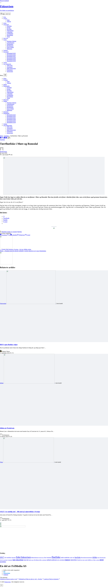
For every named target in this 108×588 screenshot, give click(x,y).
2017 (2, 557)
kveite (1, 560)
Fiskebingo (10, 70)
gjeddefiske (67, 557)
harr (73, 557)
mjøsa (32, 559)
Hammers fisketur (11, 41)
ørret (102, 559)
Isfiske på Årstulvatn (7, 428)
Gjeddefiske (10, 33)
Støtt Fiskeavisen (11, 68)
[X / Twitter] (3, 138)
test (82, 560)
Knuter (8, 27)
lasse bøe (26, 560)
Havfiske (9, 29)
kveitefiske (5, 559)
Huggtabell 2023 (11, 53)
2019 (5, 557)
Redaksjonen (3, 151)
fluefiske (6, 136)
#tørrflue (19, 231)
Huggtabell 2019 (11, 59)
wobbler (97, 559)
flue (45, 557)
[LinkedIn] (5, 138)
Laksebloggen (10, 42)
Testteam (5, 574)
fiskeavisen (26, 557)
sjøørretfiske (73, 560)
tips (84, 560)
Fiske (8, 20)
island (98, 557)
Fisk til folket (10, 47)
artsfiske (9, 557)
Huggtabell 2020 (11, 58)
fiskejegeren (41, 557)
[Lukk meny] (5, 75)
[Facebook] (1, 138)
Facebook (4, 235)
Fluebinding (10, 44)
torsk (86, 560)
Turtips (5, 62)
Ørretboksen (10, 45)
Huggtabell (6, 52)
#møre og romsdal (12, 231)
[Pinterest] (6, 138)
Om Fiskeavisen (7, 64)
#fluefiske (4, 231)
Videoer (9, 21)
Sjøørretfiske (10, 30)
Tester (8, 36)
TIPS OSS (9, 65)
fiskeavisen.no (35, 557)
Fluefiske (9, 26)
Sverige (79, 560)
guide (71, 557)
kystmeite (10, 560)
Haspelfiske (10, 35)
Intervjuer (5, 38)
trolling (89, 560)
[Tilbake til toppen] (1, 585)
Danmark (13, 557)
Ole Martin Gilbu (38, 560)
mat (30, 560)
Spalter (5, 39)
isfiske (94, 557)
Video (94, 560)
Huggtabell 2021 (11, 56)
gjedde (62, 557)
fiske (18, 557)
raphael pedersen (52, 560)
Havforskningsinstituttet (86, 557)
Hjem (4, 17)
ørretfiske (3, 562)
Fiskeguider (6, 24)
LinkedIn (14, 235)
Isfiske (4, 23)
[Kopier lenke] (8, 138)
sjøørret (67, 560)
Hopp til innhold (4, 0)
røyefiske (62, 560)
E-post (28, 235)
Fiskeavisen (7, 582)
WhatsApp (22, 235)
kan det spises (103, 557)
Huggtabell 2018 (11, 61)
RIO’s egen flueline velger (9, 344)
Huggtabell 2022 (11, 55)
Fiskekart (5, 50)
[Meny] (0, 2)
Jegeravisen (10, 71)
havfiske (78, 557)
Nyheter (5, 18)
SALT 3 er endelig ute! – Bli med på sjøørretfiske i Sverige (20, 512)
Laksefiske (9, 32)
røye (58, 560)
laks (14, 560)
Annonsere (10, 67)
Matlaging (9, 48)
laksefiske (19, 560)
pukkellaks (44, 559)
